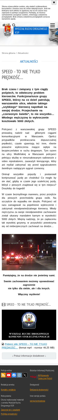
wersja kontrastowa (37, 400)
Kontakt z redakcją (8, 389)
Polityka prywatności (9, 413)
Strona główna (8, 53)
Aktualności (23, 53)
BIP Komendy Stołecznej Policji (45, 377)
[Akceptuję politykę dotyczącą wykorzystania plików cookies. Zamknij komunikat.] (54, 2)
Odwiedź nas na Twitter (24, 375)
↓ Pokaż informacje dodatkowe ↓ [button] (29, 356)
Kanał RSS (3, 375)
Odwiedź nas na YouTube (8, 375)
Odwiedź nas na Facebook (14, 375)
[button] (52, 25)
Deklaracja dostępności (39, 389)
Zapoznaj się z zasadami (10, 409)
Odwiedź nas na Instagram (19, 375)
